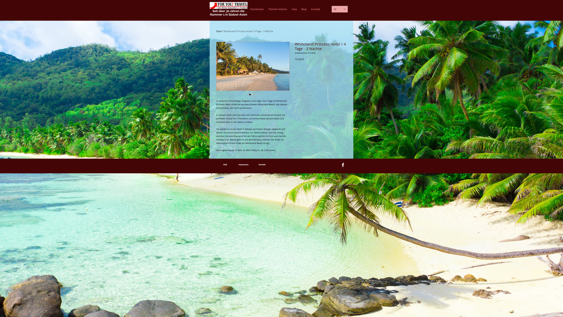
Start (219, 31)
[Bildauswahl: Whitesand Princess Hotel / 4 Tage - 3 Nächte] (250, 94)
